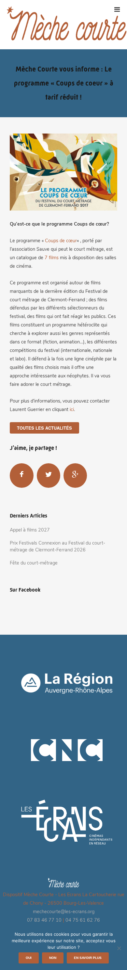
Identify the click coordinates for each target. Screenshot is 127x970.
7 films (52, 258)
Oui (29, 958)
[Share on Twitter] (48, 475)
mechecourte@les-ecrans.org (63, 912)
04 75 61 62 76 (82, 920)
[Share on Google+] (75, 475)
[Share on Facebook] (22, 475)
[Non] (119, 948)
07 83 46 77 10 (44, 920)
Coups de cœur (61, 241)
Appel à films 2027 (30, 530)
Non (52, 958)
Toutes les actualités (44, 428)
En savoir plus (88, 958)
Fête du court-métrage (34, 563)
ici (72, 409)
